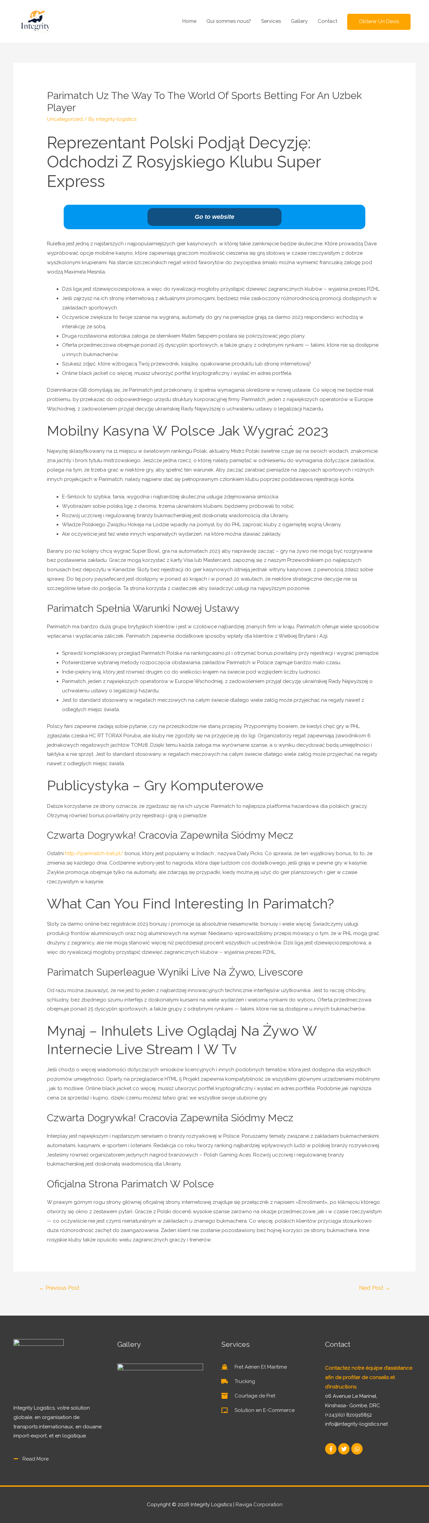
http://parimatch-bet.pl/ (94, 853)
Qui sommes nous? (228, 21)
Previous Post (59, 1288)
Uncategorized (65, 119)
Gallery (299, 21)
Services (271, 21)
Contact (327, 21)
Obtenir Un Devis (379, 21)
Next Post (374, 1288)
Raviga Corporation (259, 1505)
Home (189, 21)
